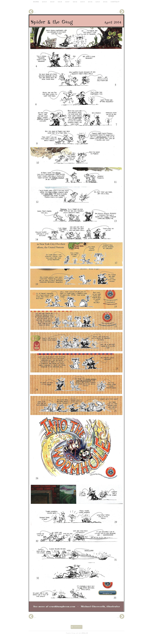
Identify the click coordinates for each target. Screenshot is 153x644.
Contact (78, 627)
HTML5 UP (85, 633)
